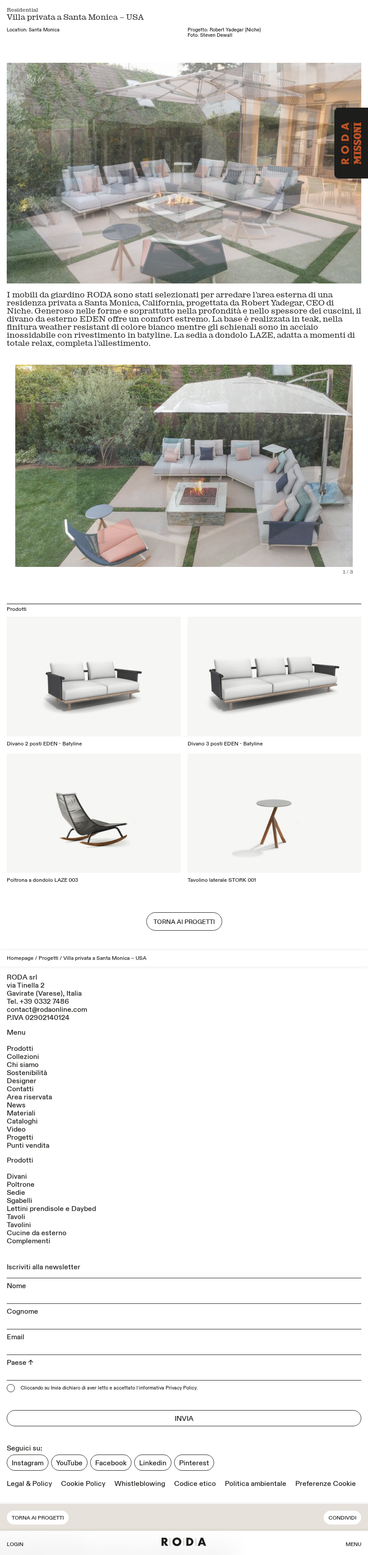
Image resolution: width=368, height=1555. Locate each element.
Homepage (20, 958)
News (16, 1105)
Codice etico (195, 1484)
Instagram (28, 1463)
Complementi (28, 1241)
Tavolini (19, 1225)
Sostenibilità (27, 1073)
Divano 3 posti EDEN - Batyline (225, 743)
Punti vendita (28, 1145)
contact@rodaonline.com (47, 1009)
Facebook (111, 1463)
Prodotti (20, 1049)
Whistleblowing (139, 1484)
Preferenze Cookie (325, 1484)
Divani (17, 1176)
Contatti (20, 1089)
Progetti (48, 958)
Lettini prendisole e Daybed (51, 1209)
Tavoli (16, 1217)
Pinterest (194, 1463)
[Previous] (95, 173)
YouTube (69, 1463)
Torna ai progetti (38, 1518)
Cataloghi (22, 1121)
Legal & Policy (29, 1484)
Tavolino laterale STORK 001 (222, 880)
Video (16, 1129)
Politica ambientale (255, 1484)
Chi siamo (23, 1065)
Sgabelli (19, 1201)
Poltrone (21, 1184)
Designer (21, 1081)
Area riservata (29, 1097)
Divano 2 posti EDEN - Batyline (44, 743)
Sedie (16, 1193)
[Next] (272, 173)
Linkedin (152, 1463)
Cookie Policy (83, 1484)
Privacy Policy (181, 1388)
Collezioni (23, 1057)
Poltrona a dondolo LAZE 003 (42, 880)
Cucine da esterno (36, 1233)
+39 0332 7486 (44, 1001)
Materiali (21, 1113)
